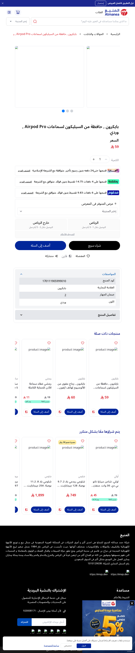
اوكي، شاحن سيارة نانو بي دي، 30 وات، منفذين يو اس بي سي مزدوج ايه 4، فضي (104, 484)
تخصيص (68, 646)
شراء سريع (94, 245)
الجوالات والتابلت (94, 34)
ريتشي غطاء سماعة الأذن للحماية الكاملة (40, 386)
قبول (84, 646)
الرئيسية (115, 34)
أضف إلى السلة (40, 245)
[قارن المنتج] (93, 412)
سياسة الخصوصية (51, 645)
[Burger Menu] (9, 12)
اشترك (24, 622)
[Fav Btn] (116, 343)
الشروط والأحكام (68, 234)
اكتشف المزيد (24, 171)
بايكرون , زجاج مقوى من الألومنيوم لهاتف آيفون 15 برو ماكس (71, 386)
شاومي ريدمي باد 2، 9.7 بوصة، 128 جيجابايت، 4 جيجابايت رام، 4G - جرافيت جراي (71, 484)
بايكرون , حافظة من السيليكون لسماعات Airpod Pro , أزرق (106, 386)
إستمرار (100, 3)
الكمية (115, 160)
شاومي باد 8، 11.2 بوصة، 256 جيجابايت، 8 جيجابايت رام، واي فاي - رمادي (38, 484)
